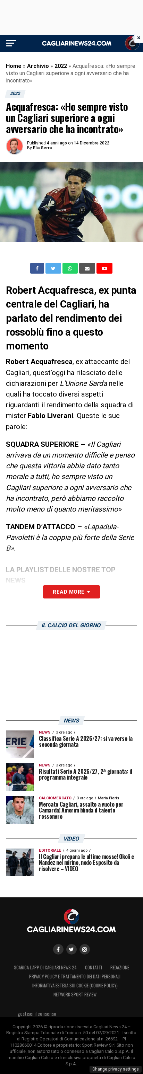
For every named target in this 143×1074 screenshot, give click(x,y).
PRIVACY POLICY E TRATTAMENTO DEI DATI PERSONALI (74, 976)
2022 (60, 66)
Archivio (38, 66)
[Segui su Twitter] (71, 949)
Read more (68, 592)
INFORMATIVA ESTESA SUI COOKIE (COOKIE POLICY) (75, 985)
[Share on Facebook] (37, 268)
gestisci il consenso (36, 1013)
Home (14, 66)
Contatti (93, 967)
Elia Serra (42, 147)
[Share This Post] (70, 268)
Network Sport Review (74, 994)
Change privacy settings (115, 1069)
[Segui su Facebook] (58, 949)
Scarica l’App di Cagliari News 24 (45, 967)
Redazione (119, 967)
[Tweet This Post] (53, 268)
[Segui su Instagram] (84, 949)
